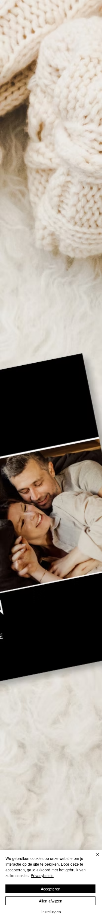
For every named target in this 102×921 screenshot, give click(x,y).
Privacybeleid (42, 875)
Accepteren (50, 889)
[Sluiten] (94, 857)
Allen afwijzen (50, 901)
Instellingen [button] (51, 911)
